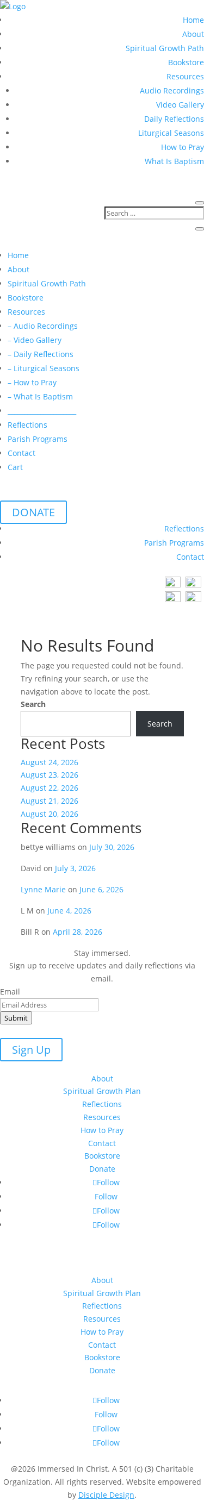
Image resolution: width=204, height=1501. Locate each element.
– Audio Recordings (43, 326)
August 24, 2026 (49, 762)
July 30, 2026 (111, 847)
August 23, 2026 (49, 775)
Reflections (27, 425)
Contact (21, 453)
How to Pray (182, 147)
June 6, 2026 (101, 889)
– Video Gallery (34, 340)
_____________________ (42, 410)
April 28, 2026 (77, 932)
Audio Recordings (172, 90)
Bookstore (186, 62)
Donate (102, 1169)
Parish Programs (37, 439)
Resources (185, 76)
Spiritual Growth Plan (102, 1091)
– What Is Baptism (40, 396)
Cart (15, 467)
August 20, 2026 (49, 814)
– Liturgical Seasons (43, 368)
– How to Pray (32, 382)
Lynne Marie (43, 889)
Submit (16, 1018)
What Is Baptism (174, 161)
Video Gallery (180, 104)
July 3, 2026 (75, 868)
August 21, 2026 (49, 801)
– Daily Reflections (40, 354)
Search (33, 704)
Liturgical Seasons (171, 133)
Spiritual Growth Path (165, 48)
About (193, 34)
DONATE (33, 512)
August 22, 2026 (49, 788)
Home (193, 20)
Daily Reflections (174, 119)
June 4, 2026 (69, 910)
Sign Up (31, 1049)
